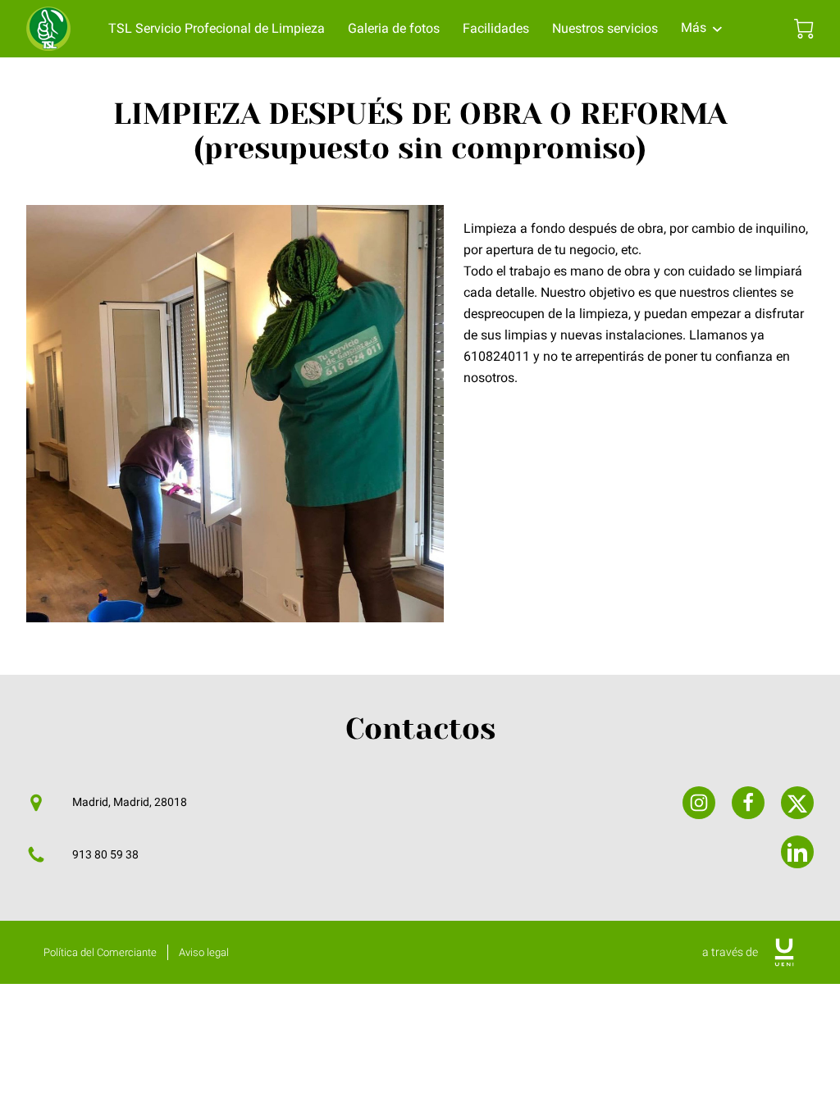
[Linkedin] (797, 851)
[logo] (784, 952)
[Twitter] (797, 802)
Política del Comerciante (100, 952)
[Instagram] (698, 802)
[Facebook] (748, 802)
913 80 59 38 (105, 855)
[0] (804, 29)
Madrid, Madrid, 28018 (129, 802)
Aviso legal (204, 952)
